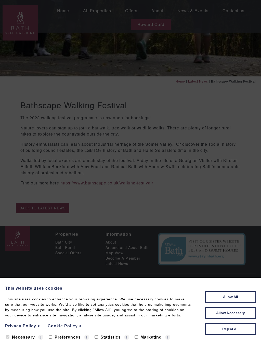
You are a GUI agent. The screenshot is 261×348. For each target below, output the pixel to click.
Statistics (110, 337)
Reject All (230, 329)
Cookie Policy (65, 326)
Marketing (151, 337)
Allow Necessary (230, 313)
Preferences (68, 337)
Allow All (230, 297)
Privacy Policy (22, 326)
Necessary (23, 337)
